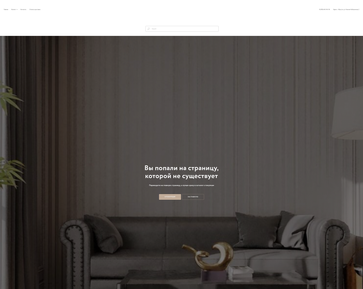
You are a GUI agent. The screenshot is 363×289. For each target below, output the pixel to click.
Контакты (23, 9)
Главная (6, 9)
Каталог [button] (13, 9)
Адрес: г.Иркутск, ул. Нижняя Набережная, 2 (346, 9)
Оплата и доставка (34, 9)
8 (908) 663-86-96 (324, 9)
